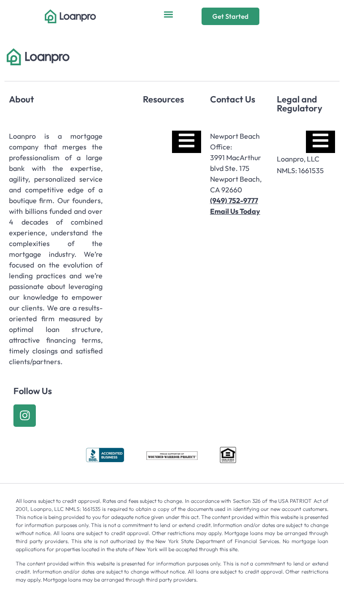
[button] (169, 14)
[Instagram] (24, 415)
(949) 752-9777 (234, 200)
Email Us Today (235, 211)
